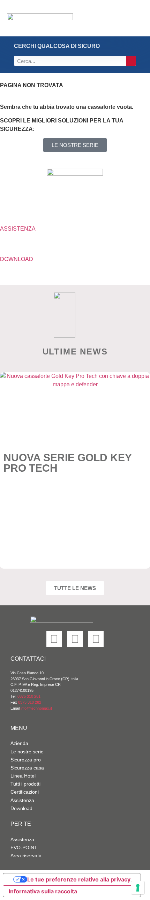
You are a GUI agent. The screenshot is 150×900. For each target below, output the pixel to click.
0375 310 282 (29, 702)
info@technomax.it (36, 708)
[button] (125, 18)
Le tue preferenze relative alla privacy (78, 879)
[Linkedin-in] (54, 639)
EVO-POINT (23, 847)
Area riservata (26, 855)
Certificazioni (24, 792)
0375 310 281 (28, 696)
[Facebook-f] (75, 639)
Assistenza (22, 800)
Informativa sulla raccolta (43, 891)
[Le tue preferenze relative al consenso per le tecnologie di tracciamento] (137, 887)
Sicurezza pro (25, 759)
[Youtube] (96, 639)
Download (21, 808)
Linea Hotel (23, 776)
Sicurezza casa (27, 768)
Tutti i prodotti (25, 784)
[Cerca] (131, 61)
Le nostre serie (27, 751)
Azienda (19, 743)
